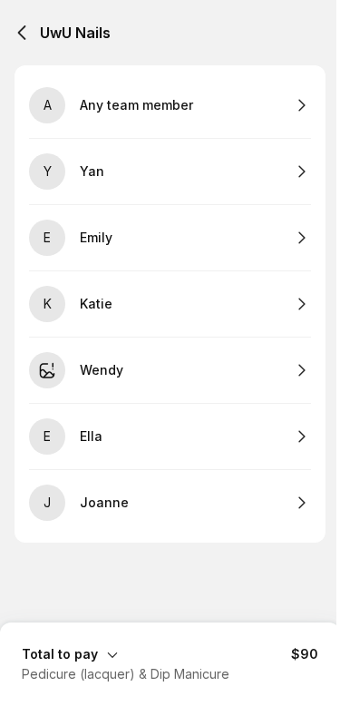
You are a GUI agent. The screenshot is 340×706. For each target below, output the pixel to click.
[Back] (22, 32)
